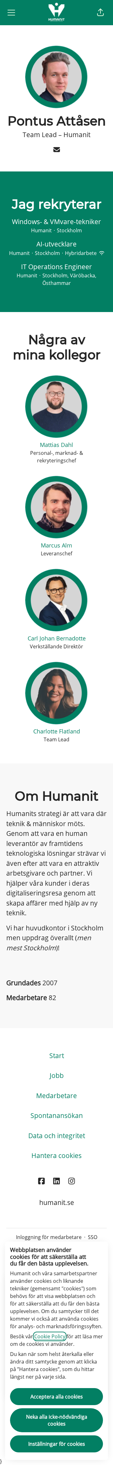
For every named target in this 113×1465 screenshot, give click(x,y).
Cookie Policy (49, 1336)
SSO (92, 1237)
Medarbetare (56, 1095)
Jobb (57, 1075)
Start (56, 1055)
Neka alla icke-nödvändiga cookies (56, 1420)
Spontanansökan (56, 1115)
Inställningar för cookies (56, 1443)
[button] (100, 12)
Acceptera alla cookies (56, 1396)
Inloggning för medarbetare (49, 1237)
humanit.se (56, 1202)
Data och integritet (56, 1135)
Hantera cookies (56, 1155)
